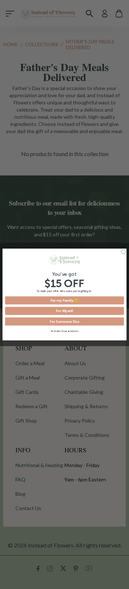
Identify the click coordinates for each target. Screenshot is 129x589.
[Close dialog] (123, 252)
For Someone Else (64, 321)
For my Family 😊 (65, 300)
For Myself (64, 311)
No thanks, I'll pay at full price (64, 331)
